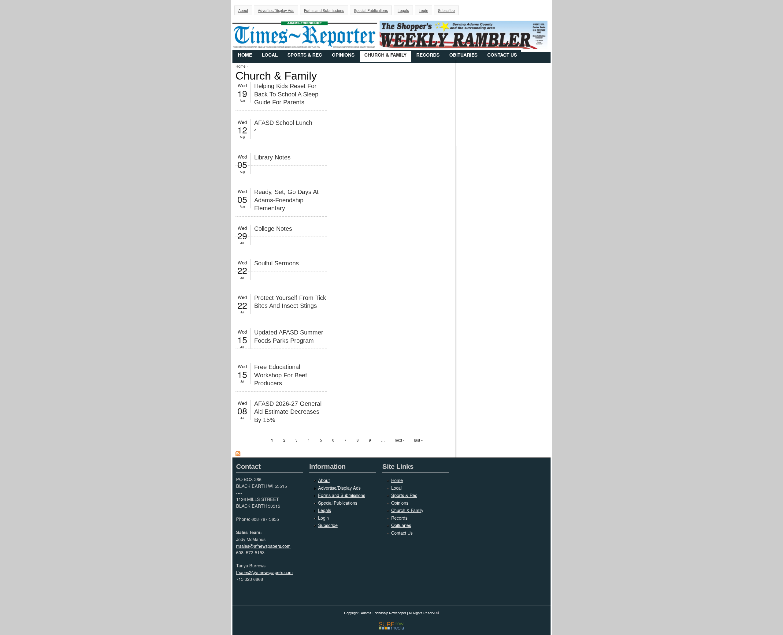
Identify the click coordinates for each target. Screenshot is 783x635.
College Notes (273, 228)
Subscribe (446, 10)
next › (399, 440)
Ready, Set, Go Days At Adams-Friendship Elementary (286, 200)
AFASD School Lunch (283, 122)
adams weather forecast (505, 133)
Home (245, 54)
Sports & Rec (305, 54)
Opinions (343, 54)
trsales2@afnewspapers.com (264, 572)
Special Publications (371, 10)
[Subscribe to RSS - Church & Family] (238, 454)
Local (270, 54)
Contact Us (502, 54)
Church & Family (385, 54)
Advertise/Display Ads (276, 10)
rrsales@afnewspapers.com (263, 546)
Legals (403, 10)
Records (428, 54)
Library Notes (272, 157)
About (243, 10)
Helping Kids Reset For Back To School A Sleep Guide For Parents (286, 94)
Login (423, 10)
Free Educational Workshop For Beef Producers (280, 375)
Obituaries (463, 54)
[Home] (391, 30)
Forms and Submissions (324, 10)
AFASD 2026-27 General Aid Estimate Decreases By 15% (287, 411)
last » (418, 440)
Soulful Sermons (276, 263)
